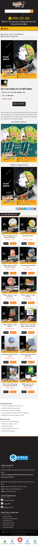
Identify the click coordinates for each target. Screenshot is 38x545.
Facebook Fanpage (8, 500)
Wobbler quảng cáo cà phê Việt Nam (28, 295)
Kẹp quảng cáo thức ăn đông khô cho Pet (28, 355)
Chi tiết (6, 243)
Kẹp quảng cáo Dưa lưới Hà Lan (28, 266)
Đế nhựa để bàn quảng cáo (8, 431)
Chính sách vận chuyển (8, 523)
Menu (5, 28)
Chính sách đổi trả (7, 516)
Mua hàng (13, 243)
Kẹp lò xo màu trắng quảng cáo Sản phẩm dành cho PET (9, 384)
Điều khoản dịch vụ (8, 520)
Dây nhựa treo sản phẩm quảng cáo (10, 421)
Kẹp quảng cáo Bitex (28, 235)
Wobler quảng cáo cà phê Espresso (10, 325)
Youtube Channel (8, 507)
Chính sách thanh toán (8, 525)
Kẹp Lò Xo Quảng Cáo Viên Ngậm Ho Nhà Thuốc (10, 236)
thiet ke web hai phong (20, 534)
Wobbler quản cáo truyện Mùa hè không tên (28, 384)
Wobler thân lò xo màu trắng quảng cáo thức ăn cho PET (28, 325)
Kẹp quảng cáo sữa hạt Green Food (10, 355)
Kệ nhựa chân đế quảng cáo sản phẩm (11, 410)
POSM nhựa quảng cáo (7, 426)
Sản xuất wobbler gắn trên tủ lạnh (10, 428)
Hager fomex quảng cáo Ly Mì (9, 423)
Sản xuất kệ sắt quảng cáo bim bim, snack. (12, 405)
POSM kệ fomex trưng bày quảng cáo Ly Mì (13, 415)
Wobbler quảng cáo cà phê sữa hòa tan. (10, 295)
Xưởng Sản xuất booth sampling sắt (11, 408)
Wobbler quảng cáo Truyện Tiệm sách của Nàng (10, 266)
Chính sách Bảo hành (8, 527)
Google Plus (6, 503)
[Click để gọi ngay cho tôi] (20, 540)
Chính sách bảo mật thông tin (10, 518)
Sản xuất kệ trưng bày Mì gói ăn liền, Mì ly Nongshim (15, 413)
